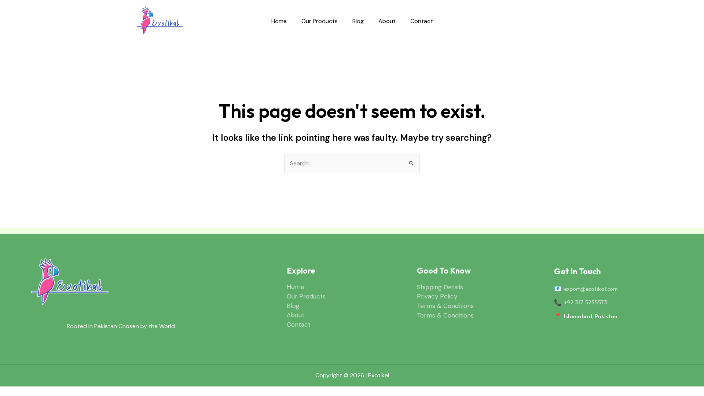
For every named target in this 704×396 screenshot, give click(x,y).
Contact (421, 21)
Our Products (319, 21)
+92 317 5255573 (586, 302)
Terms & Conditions (445, 306)
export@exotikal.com (591, 288)
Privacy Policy (437, 296)
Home (279, 21)
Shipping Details (440, 287)
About (387, 21)
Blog (358, 21)
